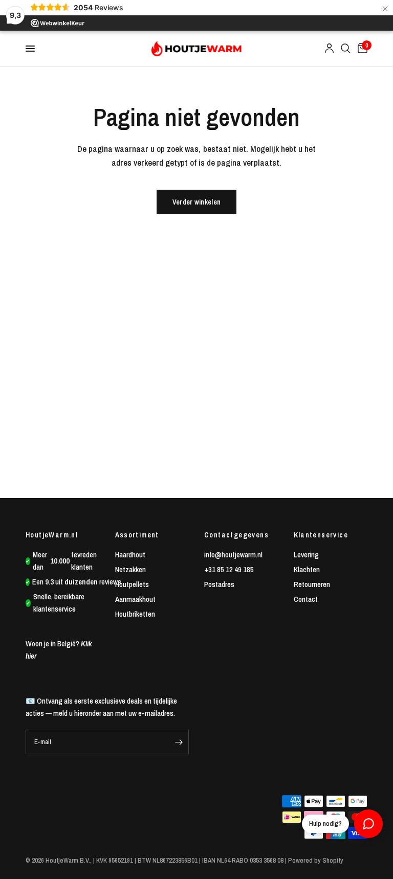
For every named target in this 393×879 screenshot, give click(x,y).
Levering (306, 554)
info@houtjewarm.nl (233, 554)
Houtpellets (132, 584)
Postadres (219, 584)
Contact (306, 599)
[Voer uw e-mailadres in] (178, 742)
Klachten (307, 569)
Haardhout (130, 554)
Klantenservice (321, 534)
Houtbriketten (135, 613)
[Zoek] (345, 48)
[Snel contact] (368, 823)
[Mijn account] (329, 48)
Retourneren (312, 584)
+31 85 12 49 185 (229, 569)
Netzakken (130, 569)
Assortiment (137, 534)
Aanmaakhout (135, 599)
